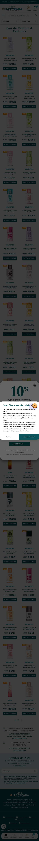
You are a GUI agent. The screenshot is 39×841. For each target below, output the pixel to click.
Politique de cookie (15, 431)
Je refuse (26, 431)
